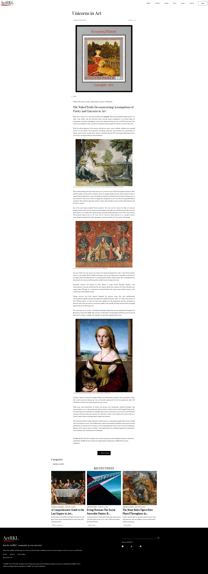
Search (5, 554)
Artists (166, 3)
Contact (191, 3)
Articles (157, 3)
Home (148, 3)
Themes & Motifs (58, 464)
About (183, 3)
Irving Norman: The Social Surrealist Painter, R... (101, 512)
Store (174, 3)
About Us (12, 554)
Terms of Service (8, 557)
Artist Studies (92, 507)
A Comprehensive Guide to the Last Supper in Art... (67, 512)
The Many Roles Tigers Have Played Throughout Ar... (138, 512)
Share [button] (74, 96)
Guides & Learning (57, 507)
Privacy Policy (22, 554)
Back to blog (105, 453)
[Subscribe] (158, 537)
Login (202, 3)
